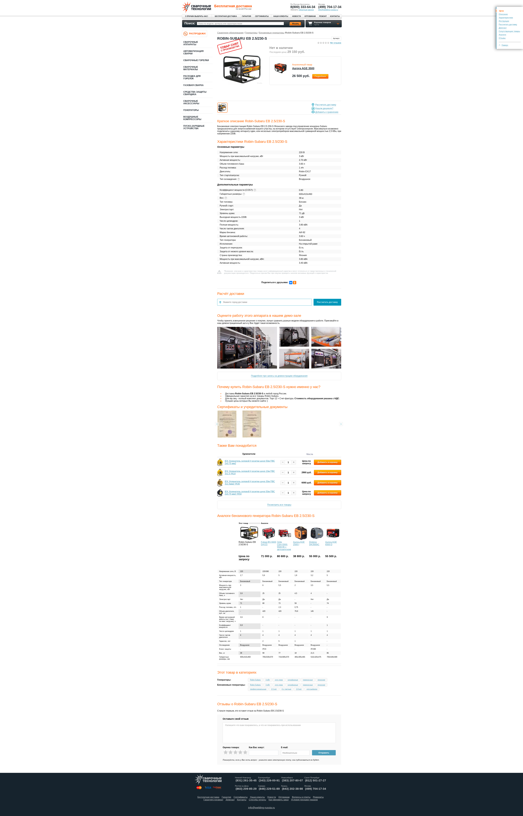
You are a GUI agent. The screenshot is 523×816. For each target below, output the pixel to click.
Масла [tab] (309, 454)
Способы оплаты (257, 800)
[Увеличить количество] (293, 462)
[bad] (225, 752)
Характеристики (506, 17)
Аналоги (502, 35)
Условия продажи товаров (304, 800)
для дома (279, 680)
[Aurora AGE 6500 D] (333, 539)
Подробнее (320, 76)
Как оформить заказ (279, 800)
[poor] (230, 752)
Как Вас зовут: (256, 747)
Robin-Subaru (255, 680)
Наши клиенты (280, 16)
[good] (240, 752)
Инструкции (504, 21)
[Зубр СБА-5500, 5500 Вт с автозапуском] (285, 539)
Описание (503, 14)
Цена (501, 11)
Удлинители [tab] (248, 454)
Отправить (323, 753)
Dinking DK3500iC (314, 543)
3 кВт (268, 680)
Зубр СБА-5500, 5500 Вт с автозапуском (284, 546)
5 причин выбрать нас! (196, 16)
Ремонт (323, 16)
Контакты (335, 16)
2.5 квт (274, 689)
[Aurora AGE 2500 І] (301, 539)
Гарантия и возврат (213, 800)
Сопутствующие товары (509, 31)
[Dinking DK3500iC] (317, 539)
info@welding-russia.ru (261, 807)
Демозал (503, 28)
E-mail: (284, 747)
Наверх (505, 45)
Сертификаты (262, 16)
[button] (222, 108)
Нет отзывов (335, 43)
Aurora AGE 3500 (303, 68)
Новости (296, 16)
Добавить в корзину (327, 462)
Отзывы (502, 38)
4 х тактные (286, 689)
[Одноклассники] (294, 282)
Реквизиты (318, 797)
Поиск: (189, 23)
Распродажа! (197, 33)
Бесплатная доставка (226, 16)
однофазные (293, 680)
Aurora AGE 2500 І (299, 543)
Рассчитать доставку (508, 24)
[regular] (235, 752)
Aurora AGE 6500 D (331, 543)
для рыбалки (312, 689)
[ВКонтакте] (290, 282)
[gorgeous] (245, 752)
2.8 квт (299, 689)
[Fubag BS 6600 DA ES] (268, 539)
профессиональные (258, 689)
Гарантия (246, 16)
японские (321, 680)
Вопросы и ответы (301, 797)
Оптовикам (310, 16)
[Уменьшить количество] (282, 462)
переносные (308, 680)
